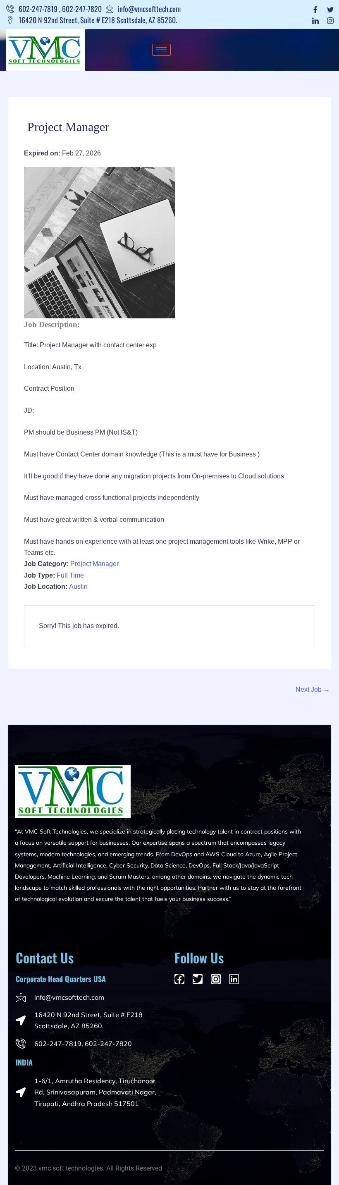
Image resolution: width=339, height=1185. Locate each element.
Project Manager (94, 563)
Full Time (70, 575)
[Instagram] (330, 20)
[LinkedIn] (315, 20)
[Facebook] (315, 8)
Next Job (313, 689)
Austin (78, 586)
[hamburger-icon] (161, 50)
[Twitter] (330, 8)
